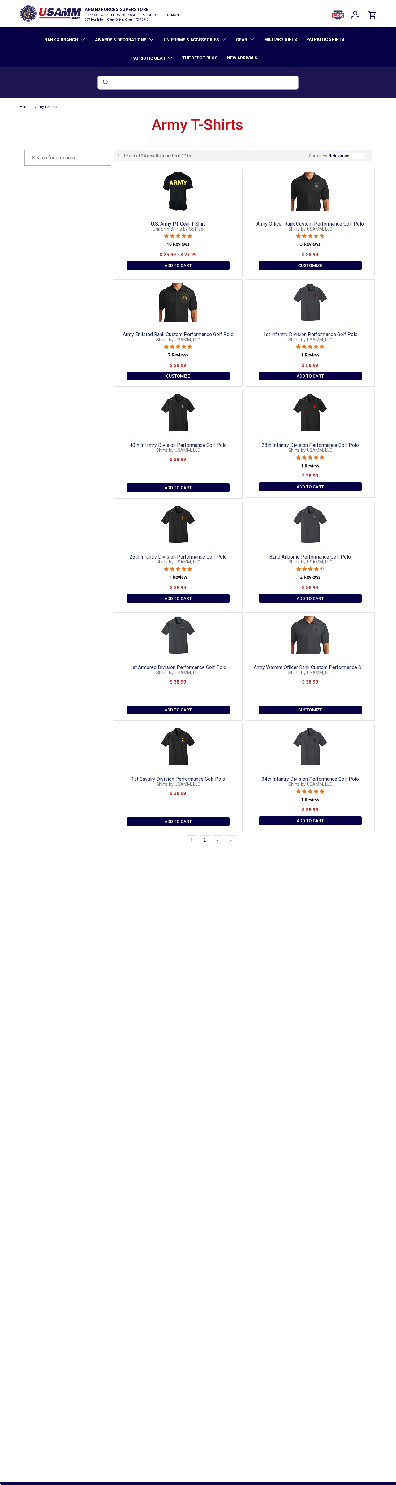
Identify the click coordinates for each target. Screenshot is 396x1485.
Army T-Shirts (46, 107)
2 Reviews (310, 577)
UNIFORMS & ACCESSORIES (191, 39)
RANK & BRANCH (61, 39)
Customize (310, 265)
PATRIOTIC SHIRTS (325, 39)
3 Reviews (310, 244)
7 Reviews (178, 355)
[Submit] (105, 82)
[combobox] (198, 83)
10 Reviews (178, 244)
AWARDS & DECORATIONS (121, 39)
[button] (372, 15)
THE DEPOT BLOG (200, 57)
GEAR (241, 39)
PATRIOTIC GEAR (148, 58)
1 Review (310, 355)
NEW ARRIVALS (242, 57)
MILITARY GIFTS (280, 39)
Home (24, 107)
